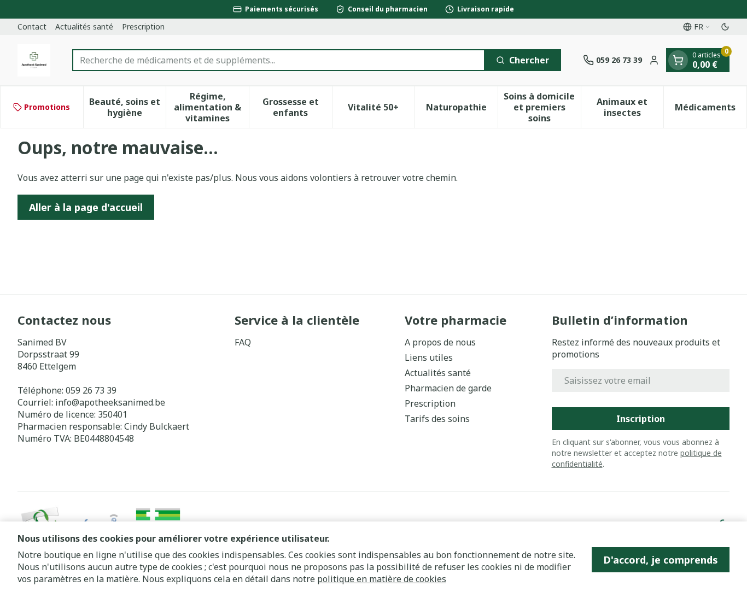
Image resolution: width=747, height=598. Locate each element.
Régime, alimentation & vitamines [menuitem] (211, 107)
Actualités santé (84, 26)
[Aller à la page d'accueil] (33, 60)
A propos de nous (440, 342)
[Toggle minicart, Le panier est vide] (678, 60)
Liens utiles (429, 357)
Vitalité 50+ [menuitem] (381, 110)
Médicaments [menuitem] (710, 110)
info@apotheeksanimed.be (110, 402)
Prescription (143, 26)
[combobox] (278, 60)
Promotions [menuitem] (47, 107)
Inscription (640, 419)
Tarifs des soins (437, 419)
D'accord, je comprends (660, 559)
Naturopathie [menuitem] (462, 110)
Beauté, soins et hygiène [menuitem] (127, 107)
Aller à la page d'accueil (86, 207)
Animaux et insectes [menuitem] (630, 107)
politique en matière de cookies (381, 579)
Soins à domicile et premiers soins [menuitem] (542, 107)
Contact (31, 26)
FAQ (243, 342)
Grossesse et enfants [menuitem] (297, 107)
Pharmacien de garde (448, 388)
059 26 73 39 (91, 390)
